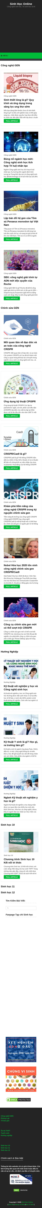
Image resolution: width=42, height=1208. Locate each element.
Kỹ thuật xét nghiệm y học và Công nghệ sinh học (21, 688)
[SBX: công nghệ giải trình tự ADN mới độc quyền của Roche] (21, 260)
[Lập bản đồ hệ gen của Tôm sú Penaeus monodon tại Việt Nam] (21, 201)
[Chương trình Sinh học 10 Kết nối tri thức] (21, 842)
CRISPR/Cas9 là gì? (15, 453)
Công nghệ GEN (10, 65)
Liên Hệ (10, 1204)
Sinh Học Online (21, 3)
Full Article (12, 121)
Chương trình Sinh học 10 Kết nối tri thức (19, 861)
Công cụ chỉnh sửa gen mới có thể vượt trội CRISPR (20, 626)
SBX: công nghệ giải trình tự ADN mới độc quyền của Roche (20, 280)
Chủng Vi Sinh (20, 1204)
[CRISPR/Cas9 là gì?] (21, 437)
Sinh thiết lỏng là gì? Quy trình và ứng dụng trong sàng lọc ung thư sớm (19, 103)
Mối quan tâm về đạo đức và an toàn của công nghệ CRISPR (20, 345)
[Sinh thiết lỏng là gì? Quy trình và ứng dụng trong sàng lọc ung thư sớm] (21, 83)
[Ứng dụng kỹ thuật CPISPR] (21, 384)
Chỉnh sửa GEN (10, 308)
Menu (5, 56)
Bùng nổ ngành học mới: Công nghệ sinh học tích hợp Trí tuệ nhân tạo (18, 162)
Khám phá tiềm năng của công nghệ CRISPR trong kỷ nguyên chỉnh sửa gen (20, 509)
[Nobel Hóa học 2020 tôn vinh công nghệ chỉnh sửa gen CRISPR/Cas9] (21, 548)
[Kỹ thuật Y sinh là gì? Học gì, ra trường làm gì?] (21, 725)
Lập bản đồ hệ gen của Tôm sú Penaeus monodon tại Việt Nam (21, 221)
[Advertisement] (21, 30)
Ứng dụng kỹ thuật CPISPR (20, 401)
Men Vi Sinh (29, 1204)
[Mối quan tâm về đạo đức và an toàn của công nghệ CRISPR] (21, 325)
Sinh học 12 (8, 892)
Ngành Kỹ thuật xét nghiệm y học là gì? (21, 799)
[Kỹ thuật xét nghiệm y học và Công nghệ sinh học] (21, 669)
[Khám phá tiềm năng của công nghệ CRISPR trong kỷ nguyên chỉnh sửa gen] (21, 489)
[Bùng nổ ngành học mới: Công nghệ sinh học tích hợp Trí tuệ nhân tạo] (21, 142)
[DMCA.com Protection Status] (18, 1103)
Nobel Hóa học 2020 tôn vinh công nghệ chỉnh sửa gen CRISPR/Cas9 (20, 568)
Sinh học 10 (8, 824)
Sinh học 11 (8, 886)
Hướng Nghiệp (9, 651)
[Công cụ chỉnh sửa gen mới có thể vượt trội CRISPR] (21, 607)
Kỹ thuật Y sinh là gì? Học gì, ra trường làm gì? (21, 743)
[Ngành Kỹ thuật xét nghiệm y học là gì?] (21, 780)
